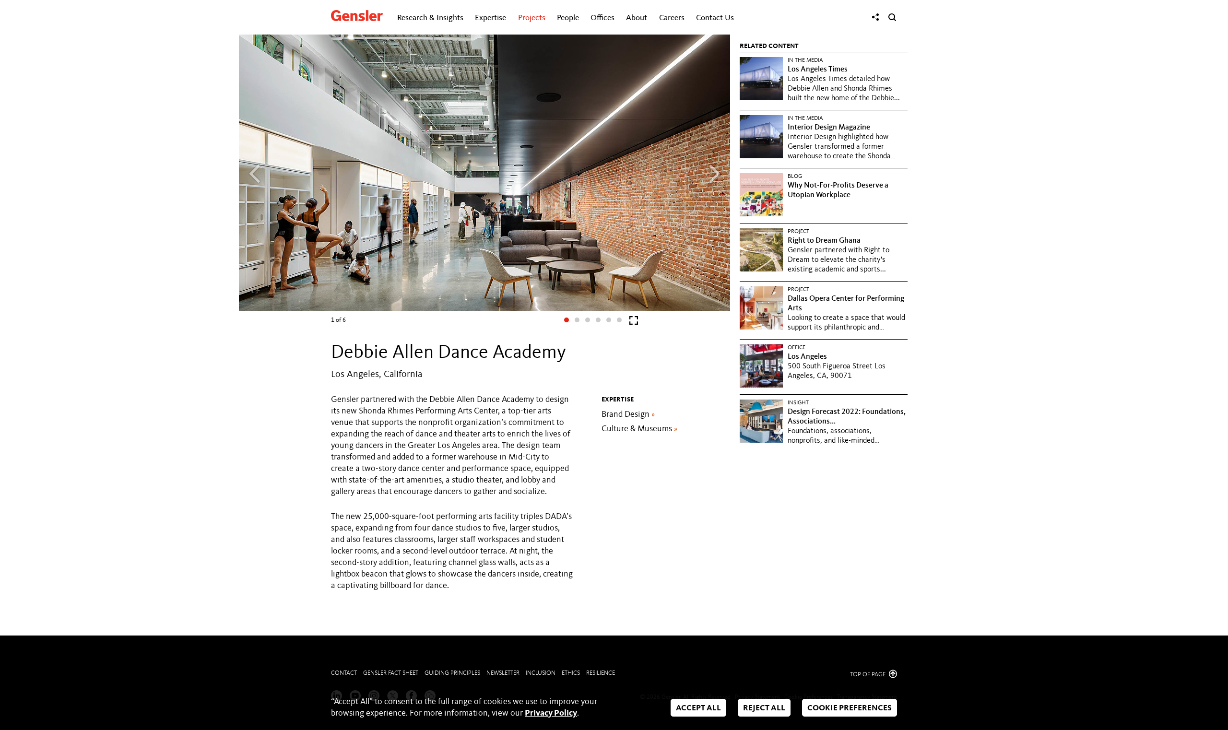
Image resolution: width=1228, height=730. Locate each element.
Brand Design (628, 414)
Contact (344, 673)
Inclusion (540, 673)
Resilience (600, 673)
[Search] (892, 17)
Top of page (868, 674)
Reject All (764, 708)
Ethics (571, 673)
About (636, 18)
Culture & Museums (639, 428)
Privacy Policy (551, 713)
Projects (531, 18)
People (568, 18)
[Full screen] (633, 322)
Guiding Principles (452, 673)
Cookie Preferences (849, 708)
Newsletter (503, 673)
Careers (672, 18)
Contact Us (715, 18)
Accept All (698, 708)
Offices (602, 18)
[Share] (875, 17)
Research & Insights (430, 18)
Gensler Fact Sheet (390, 673)
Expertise (490, 18)
